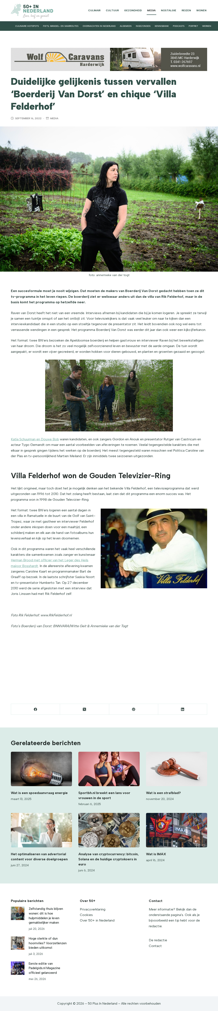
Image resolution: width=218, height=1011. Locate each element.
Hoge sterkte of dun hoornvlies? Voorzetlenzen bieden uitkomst (48, 943)
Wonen (201, 10)
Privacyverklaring (92, 909)
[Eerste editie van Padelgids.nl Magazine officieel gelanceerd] (17, 968)
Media (151, 10)
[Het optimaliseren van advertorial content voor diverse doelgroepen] (41, 830)
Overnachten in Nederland (99, 26)
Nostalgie (168, 10)
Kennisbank (162, 26)
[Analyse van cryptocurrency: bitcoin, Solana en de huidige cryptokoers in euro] (108, 830)
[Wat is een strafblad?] (176, 769)
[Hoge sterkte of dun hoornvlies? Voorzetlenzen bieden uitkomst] (17, 943)
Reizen (186, 10)
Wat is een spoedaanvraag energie (39, 793)
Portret (193, 26)
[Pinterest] (133, 709)
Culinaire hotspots (27, 26)
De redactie (158, 940)
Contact (155, 946)
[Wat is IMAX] (176, 830)
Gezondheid (133, 10)
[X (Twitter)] (84, 709)
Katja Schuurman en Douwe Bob (35, 439)
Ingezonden (143, 26)
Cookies (86, 915)
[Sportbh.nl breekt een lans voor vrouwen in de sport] (108, 769)
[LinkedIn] (182, 709)
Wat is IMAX (156, 854)
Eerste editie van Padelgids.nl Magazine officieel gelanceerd (44, 968)
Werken (206, 26)
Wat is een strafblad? (164, 793)
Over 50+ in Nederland (97, 920)
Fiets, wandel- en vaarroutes (60, 26)
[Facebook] (35, 709)
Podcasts (178, 26)
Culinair (94, 10)
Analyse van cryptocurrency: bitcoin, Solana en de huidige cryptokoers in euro (108, 859)
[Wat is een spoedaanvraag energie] (41, 769)
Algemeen (126, 26)
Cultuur (112, 10)
